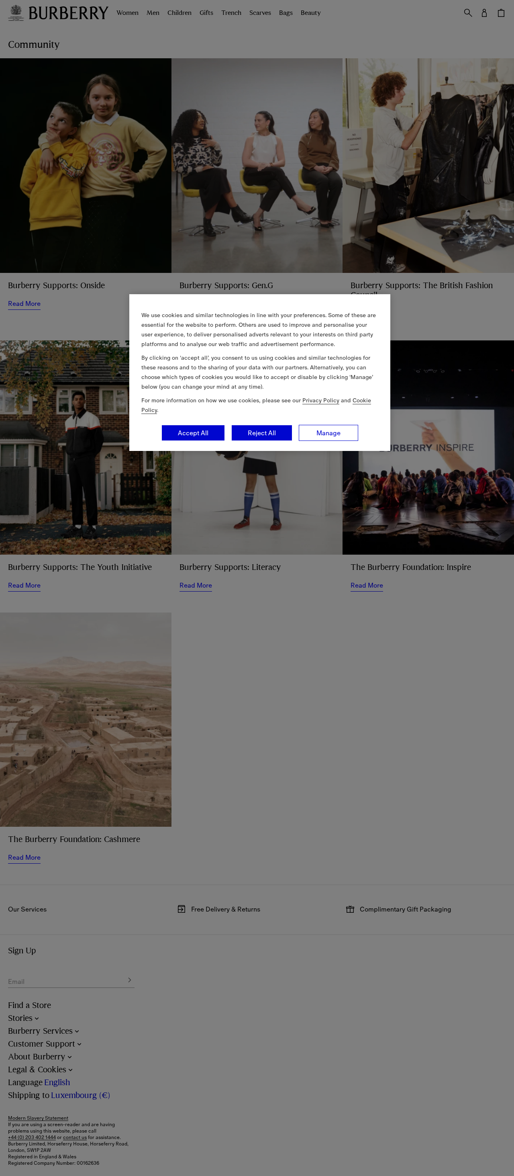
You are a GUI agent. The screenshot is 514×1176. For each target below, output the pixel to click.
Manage (328, 433)
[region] (259, 372)
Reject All (262, 433)
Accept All (193, 433)
